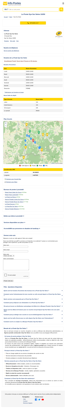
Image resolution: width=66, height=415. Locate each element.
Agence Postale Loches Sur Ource (14, 199)
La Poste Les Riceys (10, 197)
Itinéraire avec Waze (11, 182)
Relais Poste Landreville (11, 194)
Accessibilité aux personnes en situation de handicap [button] (22, 228)
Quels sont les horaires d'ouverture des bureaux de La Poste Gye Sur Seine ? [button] (26, 290)
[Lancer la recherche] (61, 9)
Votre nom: (6, 245)
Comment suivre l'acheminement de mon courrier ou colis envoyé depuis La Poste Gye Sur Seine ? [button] (32, 294)
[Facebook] (36, 400)
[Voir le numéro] (33, 23)
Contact (25, 401)
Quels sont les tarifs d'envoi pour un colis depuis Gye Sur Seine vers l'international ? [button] (29, 318)
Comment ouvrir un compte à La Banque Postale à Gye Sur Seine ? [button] (23, 321)
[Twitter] (39, 400)
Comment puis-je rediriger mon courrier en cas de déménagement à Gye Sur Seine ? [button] (28, 314)
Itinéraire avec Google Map (13, 179)
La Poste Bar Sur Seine (11, 206)
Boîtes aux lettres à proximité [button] (14, 216)
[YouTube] (43, 400)
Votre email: (6, 249)
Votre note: (6, 254)
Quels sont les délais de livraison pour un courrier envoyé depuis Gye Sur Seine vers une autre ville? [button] (32, 310)
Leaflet (52, 163)
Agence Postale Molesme (12, 209)
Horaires (6, 41)
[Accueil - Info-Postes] (12, 5)
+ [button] (5, 123)
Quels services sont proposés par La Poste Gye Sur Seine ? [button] (21, 299)
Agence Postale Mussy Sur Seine (14, 201)
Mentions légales (27, 403)
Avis (17, 41)
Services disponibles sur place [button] (14, 222)
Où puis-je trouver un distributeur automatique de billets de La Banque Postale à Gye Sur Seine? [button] (32, 306)
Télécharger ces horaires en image (14, 92)
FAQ (24, 399)
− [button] (5, 126)
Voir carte (12, 41)
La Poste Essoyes (10, 204)
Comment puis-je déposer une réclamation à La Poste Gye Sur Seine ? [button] (24, 302)
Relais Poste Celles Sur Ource (13, 192)
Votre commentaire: (8, 258)
